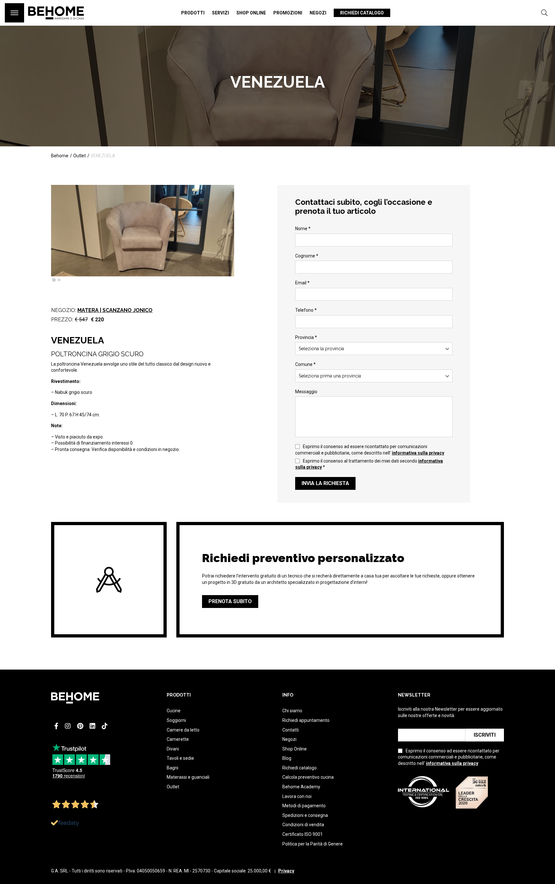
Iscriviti (485, 735)
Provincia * (306, 337)
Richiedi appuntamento (306, 720)
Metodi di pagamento (304, 805)
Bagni (172, 767)
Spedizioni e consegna (305, 815)
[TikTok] (105, 726)
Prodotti (193, 12)
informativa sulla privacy (418, 452)
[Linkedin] (92, 726)
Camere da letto (183, 729)
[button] (54, 280)
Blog (286, 758)
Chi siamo (292, 710)
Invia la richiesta (325, 483)
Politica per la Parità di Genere (312, 843)
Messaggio (306, 391)
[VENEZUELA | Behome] (56, 22)
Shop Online (294, 748)
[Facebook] (56, 726)
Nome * (303, 228)
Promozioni (287, 12)
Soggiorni (176, 720)
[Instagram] (68, 726)
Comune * (305, 364)
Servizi (220, 12)
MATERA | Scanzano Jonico (115, 310)
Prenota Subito (230, 601)
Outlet (173, 786)
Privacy (286, 870)
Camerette (178, 739)
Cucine (174, 710)
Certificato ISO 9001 (302, 834)
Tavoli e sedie (180, 758)
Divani (173, 748)
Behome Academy (301, 786)
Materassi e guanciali (188, 777)
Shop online (251, 12)
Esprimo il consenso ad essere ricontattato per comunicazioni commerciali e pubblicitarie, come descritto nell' (369, 449)
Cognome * (306, 255)
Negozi (318, 12)
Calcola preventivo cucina (308, 777)
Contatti (290, 729)
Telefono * (306, 310)
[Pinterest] (80, 726)
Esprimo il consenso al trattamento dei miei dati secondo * (369, 464)
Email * (302, 282)
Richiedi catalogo (362, 12)
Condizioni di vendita (303, 824)
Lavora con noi (297, 796)
